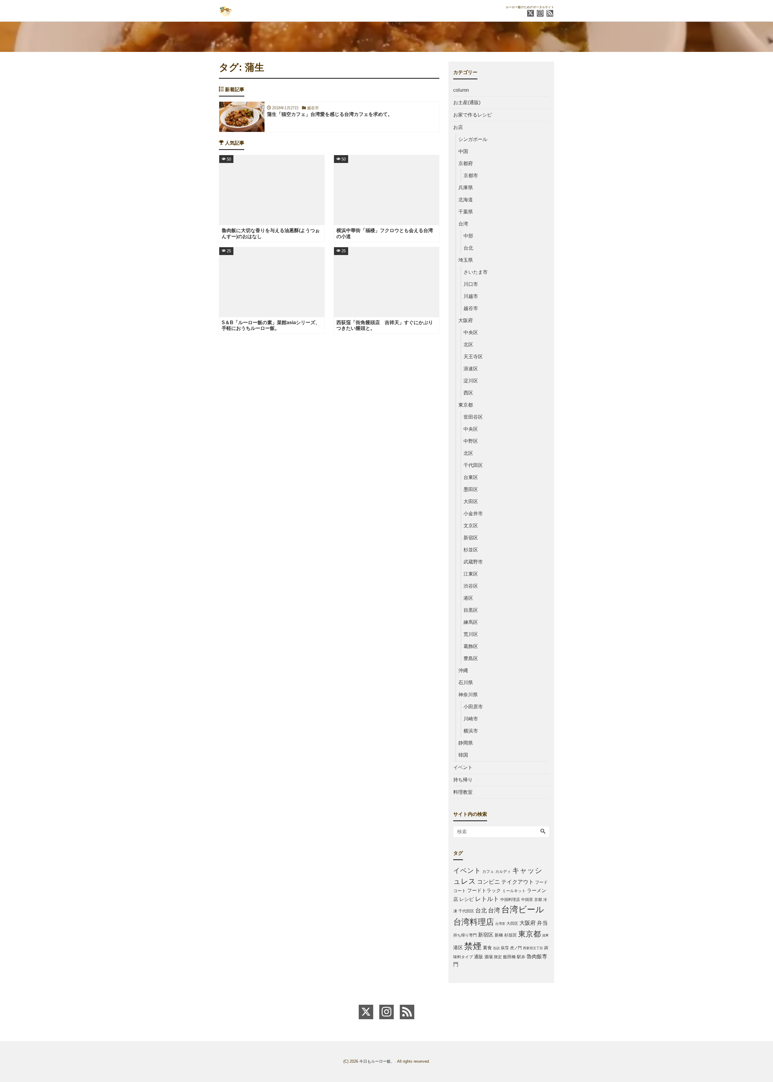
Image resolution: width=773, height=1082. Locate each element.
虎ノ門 (516, 948)
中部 (468, 235)
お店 (458, 127)
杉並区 (470, 549)
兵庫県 (465, 187)
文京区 (470, 525)
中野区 (470, 441)
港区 (468, 598)
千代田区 (473, 465)
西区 (468, 392)
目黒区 (470, 610)
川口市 (470, 284)
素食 (487, 947)
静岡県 (465, 742)
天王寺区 (473, 356)
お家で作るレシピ (472, 114)
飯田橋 (509, 956)
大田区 (470, 501)
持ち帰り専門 (465, 935)
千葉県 (465, 211)
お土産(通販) (466, 102)
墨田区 (470, 489)
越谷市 (470, 308)
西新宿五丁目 (533, 948)
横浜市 (470, 730)
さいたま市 (475, 272)
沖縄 (463, 670)
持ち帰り (463, 779)
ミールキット (514, 891)
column (461, 90)
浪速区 (470, 368)
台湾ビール (522, 909)
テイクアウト (517, 882)
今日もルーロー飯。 (377, 1061)
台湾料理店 (473, 922)
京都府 (465, 163)
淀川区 (470, 380)
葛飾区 (470, 646)
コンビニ (488, 882)
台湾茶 (500, 923)
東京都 (465, 404)
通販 (478, 956)
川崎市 (470, 718)
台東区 (470, 477)
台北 (468, 248)
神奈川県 (468, 694)
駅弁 (521, 956)
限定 (498, 957)
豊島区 (470, 658)
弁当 (542, 923)
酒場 (488, 956)
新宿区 (470, 537)
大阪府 (465, 320)
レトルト (487, 898)
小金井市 (473, 513)
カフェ (488, 872)
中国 (463, 151)
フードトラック (484, 890)
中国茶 (527, 900)
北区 (468, 344)
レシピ (466, 899)
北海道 (465, 199)
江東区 (470, 573)
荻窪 (505, 948)
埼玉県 (465, 260)
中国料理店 (510, 900)
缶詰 (496, 948)
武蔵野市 (473, 561)
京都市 (470, 175)
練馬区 (470, 622)
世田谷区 (473, 417)
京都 (538, 900)
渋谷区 (470, 586)
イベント (463, 767)
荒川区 (470, 634)
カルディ (503, 872)
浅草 (545, 935)
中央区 (470, 332)
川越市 (470, 296)
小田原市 (473, 706)
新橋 (499, 935)
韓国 (463, 755)
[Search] (543, 831)
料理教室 (463, 792)
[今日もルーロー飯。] (225, 10)
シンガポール (472, 139)
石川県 (465, 682)
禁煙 (473, 946)
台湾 (463, 223)
